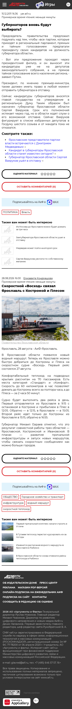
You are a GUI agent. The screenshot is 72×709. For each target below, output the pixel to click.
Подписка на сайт (16, 597)
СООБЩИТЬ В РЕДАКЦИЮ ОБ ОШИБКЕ (28, 601)
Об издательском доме (20, 582)
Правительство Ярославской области (25, 342)
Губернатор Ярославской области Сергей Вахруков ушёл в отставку (36, 159)
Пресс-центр (48, 582)
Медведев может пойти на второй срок (36, 248)
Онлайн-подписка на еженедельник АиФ (33, 592)
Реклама (9, 587)
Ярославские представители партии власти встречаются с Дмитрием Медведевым (32, 143)
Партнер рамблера (32, 693)
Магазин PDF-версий (32, 587)
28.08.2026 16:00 (11, 278)
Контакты (39, 597)
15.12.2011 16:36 (10, 13)
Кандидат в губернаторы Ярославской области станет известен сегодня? (34, 152)
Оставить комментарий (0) (36, 186)
